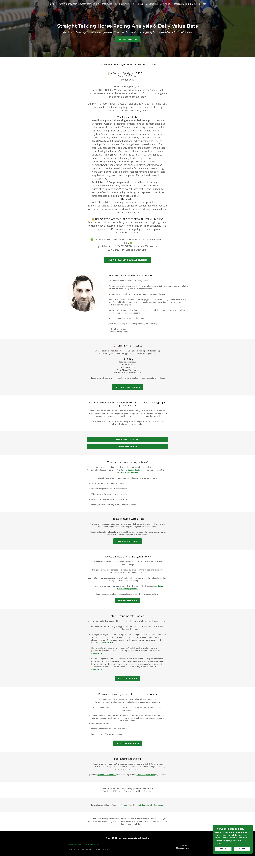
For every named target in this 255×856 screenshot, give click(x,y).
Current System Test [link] (67, 4)
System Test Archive (127, 446)
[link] (182, 848)
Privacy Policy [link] (164, 4)
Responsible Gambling (75, 844)
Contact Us (158, 805)
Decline (223, 849)
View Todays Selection (128, 541)
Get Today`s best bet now (127, 387)
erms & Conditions (143, 805)
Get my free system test (127, 743)
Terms (98, 844)
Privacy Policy (126, 805)
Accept (242, 849)
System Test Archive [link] (89, 4)
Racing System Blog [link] (124, 4)
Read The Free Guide (127, 600)
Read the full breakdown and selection (127, 260)
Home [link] (51, 4)
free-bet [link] (202, 4)
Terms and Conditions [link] (184, 4)
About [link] (140, 4)
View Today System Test (127, 439)
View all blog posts (127, 679)
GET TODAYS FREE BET (127, 39)
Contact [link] (150, 4)
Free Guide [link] (107, 4)
